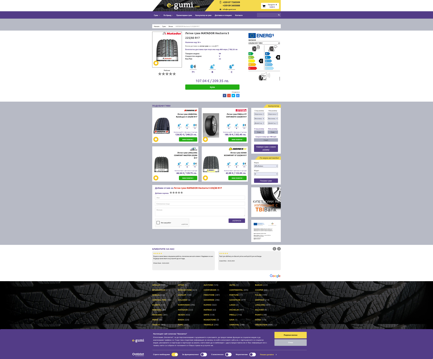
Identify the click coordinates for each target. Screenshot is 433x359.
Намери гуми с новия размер (266, 148)
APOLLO (156, 285)
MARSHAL (157, 309)
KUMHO (207, 304)
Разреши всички (290, 335)
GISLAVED (182, 299)
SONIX (258, 319)
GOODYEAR (234, 299)
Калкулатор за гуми (203, 15)
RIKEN (181, 319)
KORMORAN (184, 304)
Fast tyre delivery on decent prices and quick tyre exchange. (240, 258)
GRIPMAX (259, 299)
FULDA (258, 294)
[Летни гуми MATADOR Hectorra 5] (167, 49)
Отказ (290, 342)
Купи (212, 87)
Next (279, 249)
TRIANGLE (208, 324)
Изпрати (237, 220)
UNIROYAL (234, 324)
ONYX (206, 314)
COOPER (259, 290)
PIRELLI (233, 314)
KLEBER (156, 304)
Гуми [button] (156, 15)
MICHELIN (234, 309)
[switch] (203, 354)
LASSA (232, 304)
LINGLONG (260, 304)
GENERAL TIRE (159, 299)
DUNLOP (182, 294)
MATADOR (183, 309)
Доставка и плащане (223, 15)
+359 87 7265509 (231, 2)
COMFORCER (210, 290)
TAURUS (156, 324)
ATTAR (181, 285)
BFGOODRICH (158, 290)
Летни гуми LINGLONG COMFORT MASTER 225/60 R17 (185, 155)
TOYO (180, 324)
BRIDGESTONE (185, 290)
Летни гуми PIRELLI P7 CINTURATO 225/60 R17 (236, 115)
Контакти (239, 15)
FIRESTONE (209, 294)
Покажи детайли (267, 355)
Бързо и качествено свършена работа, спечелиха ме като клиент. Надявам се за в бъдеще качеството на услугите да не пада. (183, 259)
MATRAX (208, 309)
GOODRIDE (209, 299)
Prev (274, 249)
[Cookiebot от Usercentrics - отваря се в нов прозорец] (138, 354)
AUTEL (232, 285)
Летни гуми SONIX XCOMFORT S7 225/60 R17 (235, 153)
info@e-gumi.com (229, 9)
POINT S (259, 314)
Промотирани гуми (184, 15)
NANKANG (157, 314)
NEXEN (181, 314)
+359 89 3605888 (231, 5)
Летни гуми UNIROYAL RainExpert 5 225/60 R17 (186, 115)
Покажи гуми (266, 180)
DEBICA (155, 294)
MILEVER (259, 309)
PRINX (155, 319)
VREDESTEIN (261, 324)
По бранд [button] (167, 15)
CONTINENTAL (236, 290)
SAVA (231, 319)
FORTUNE (234, 294)
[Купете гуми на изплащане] (266, 202)
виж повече (187, 139)
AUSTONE (208, 285)
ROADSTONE (210, 319)
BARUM (258, 285)
